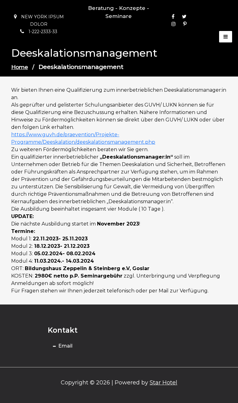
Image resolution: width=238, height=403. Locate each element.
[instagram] (173, 24)
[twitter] (184, 17)
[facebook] (173, 17)
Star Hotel (163, 382)
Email (65, 346)
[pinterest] (185, 24)
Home (19, 67)
